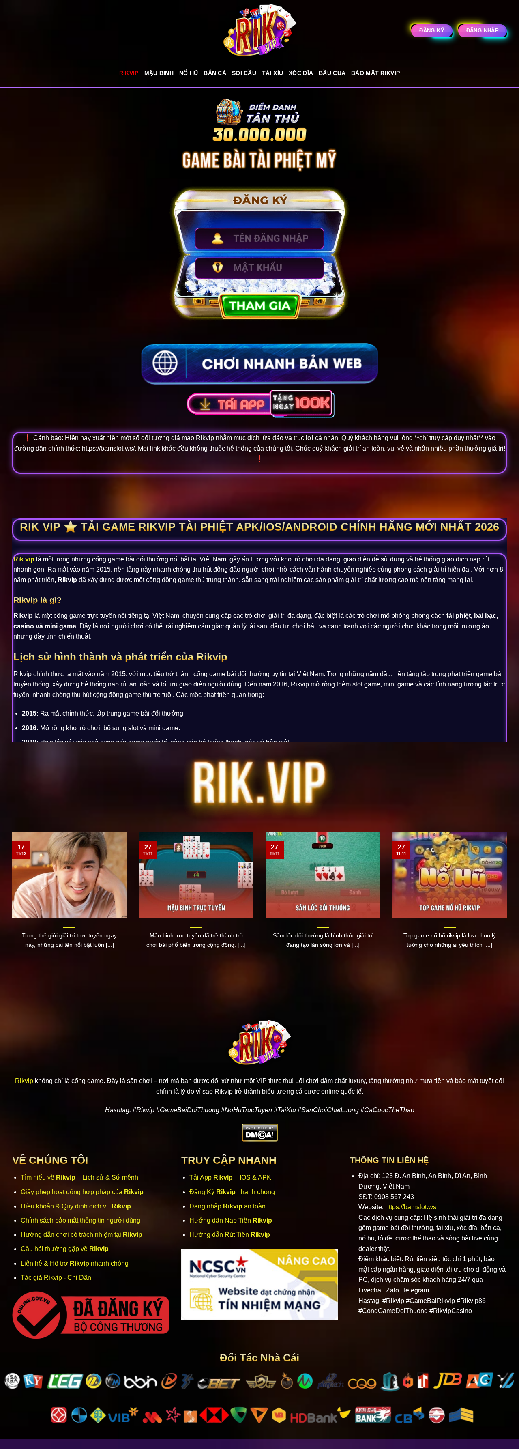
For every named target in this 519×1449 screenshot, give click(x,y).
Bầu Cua (332, 73)
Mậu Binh (159, 73)
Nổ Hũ (188, 73)
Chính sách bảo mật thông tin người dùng (80, 1220)
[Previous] (10, 905)
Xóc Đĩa (301, 73)
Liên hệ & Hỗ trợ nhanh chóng (75, 1263)
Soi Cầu (244, 73)
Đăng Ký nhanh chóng (232, 1192)
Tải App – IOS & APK (230, 1177)
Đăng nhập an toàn (227, 1206)
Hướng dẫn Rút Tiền (229, 1234)
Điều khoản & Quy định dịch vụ (76, 1206)
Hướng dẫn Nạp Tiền (230, 1220)
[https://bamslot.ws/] (259, 31)
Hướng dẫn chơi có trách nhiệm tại (81, 1234)
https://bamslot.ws (410, 1207)
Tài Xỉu (272, 73)
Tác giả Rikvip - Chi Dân (56, 1277)
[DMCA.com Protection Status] (260, 1132)
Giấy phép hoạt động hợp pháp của (82, 1192)
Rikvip (129, 73)
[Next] (508, 905)
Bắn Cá (215, 73)
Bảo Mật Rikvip (375, 73)
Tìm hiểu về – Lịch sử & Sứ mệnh (79, 1177)
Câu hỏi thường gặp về (65, 1248)
